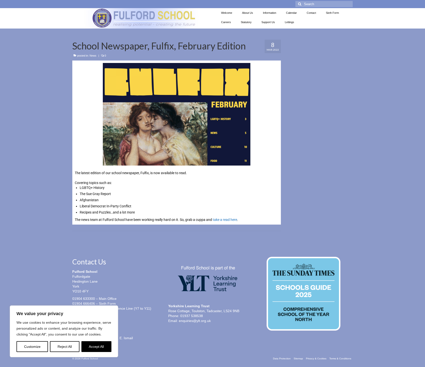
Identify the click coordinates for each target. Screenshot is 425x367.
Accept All (96, 347)
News (93, 55)
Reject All (65, 347)
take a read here (225, 220)
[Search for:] (324, 4)
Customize (32, 347)
